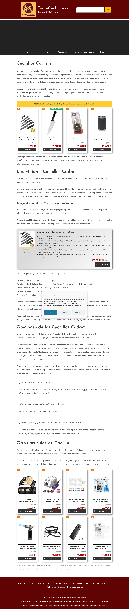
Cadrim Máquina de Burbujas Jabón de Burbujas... (101, 548)
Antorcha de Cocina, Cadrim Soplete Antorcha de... (27, 548)
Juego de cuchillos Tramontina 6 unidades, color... (77, 139)
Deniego (64, 312)
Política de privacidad (56, 587)
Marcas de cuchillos (43, 583)
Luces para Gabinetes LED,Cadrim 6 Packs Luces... (76, 500)
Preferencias (78, 312)
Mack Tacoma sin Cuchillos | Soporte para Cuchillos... (102, 139)
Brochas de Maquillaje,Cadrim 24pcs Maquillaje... (27, 500)
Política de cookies (75, 587)
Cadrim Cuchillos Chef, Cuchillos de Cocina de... (27, 139)
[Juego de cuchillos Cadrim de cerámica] (27, 239)
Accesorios (62, 52)
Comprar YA (28, 149)
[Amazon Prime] (33, 143)
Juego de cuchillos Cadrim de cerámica (55, 232)
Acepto (50, 312)
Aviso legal (105, 583)
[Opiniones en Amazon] (27, 250)
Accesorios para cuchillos (63, 583)
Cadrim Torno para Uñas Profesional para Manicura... (52, 500)
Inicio (27, 52)
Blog (102, 52)
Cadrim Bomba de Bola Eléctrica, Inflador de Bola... (77, 548)
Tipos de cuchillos (25, 583)
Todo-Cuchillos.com (55, 8)
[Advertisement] (64, 34)
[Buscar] (108, 9)
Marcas (48, 52)
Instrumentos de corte (83, 52)
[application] (39, 52)
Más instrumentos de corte (87, 583)
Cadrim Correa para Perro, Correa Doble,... (52, 547)
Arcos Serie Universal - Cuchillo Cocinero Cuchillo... (52, 139)
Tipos (36, 52)
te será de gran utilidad (50, 104)
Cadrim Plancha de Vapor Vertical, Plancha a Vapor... (101, 500)
